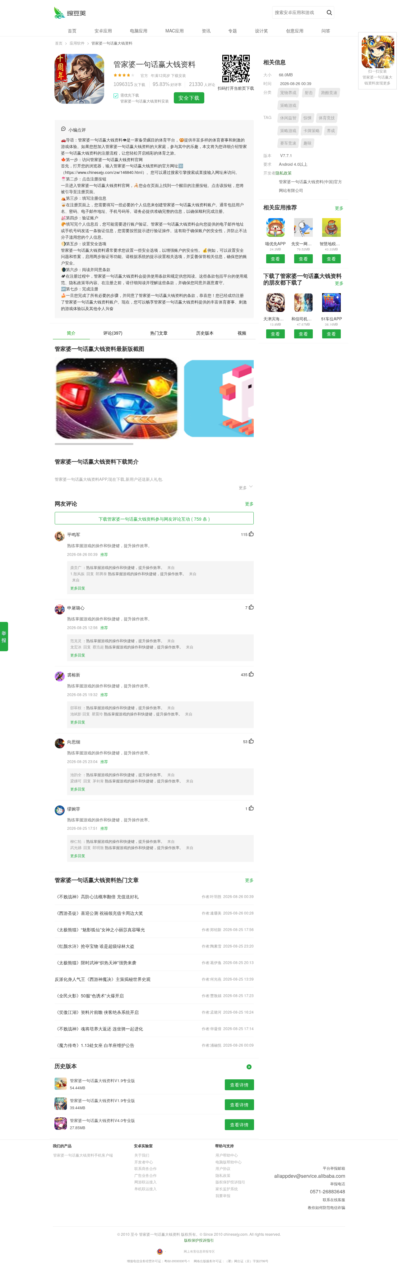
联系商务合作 (145, 1168)
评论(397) (113, 333)
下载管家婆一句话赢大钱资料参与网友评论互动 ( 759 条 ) (154, 519)
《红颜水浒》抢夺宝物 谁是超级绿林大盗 (94, 946)
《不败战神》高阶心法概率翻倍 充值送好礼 (97, 896)
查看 (275, 258)
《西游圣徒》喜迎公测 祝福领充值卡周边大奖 (99, 913)
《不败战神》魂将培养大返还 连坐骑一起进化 (99, 1028)
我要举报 (222, 1195)
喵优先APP (275, 243)
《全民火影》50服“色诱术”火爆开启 (89, 995)
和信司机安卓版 (303, 319)
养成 (331, 130)
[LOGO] (70, 13)
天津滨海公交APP (275, 319)
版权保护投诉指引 (230, 1181)
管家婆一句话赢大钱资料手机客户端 (83, 1155)
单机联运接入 (145, 1188)
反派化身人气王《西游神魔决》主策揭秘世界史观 (102, 979)
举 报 (4, 636)
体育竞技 (327, 118)
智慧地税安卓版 (332, 243)
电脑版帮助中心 (228, 1161)
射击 (309, 92)
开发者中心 (143, 1161)
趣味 (307, 143)
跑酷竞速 (329, 92)
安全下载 (189, 97)
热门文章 (159, 333)
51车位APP (331, 319)
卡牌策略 (311, 130)
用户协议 (222, 1168)
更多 (249, 504)
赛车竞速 (288, 143)
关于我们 (141, 1155)
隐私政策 (283, 173)
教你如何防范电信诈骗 (326, 1207)
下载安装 (178, 75)
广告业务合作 (145, 1175)
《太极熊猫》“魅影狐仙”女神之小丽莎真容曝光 (100, 929)
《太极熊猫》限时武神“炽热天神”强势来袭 (95, 962)
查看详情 (239, 1085)
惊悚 (307, 118)
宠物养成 (288, 92)
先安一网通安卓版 (303, 243)
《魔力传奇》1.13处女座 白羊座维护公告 (94, 1045)
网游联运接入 (145, 1181)
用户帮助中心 (226, 1155)
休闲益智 (288, 118)
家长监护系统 (226, 1188)
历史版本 (205, 333)
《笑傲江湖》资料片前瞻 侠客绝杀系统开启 (97, 1012)
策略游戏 (288, 105)
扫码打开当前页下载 (236, 88)
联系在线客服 (334, 1199)
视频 (242, 333)
